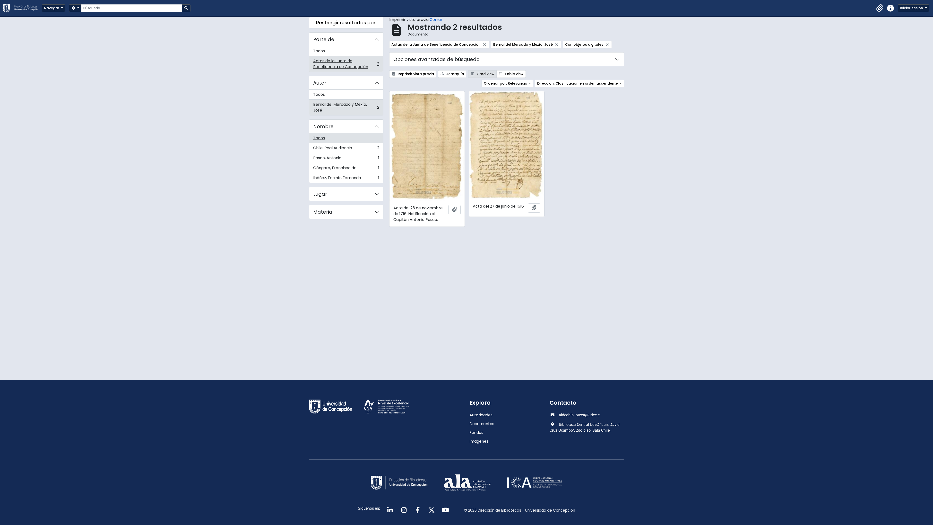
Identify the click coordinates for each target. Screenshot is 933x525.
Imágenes (478, 441)
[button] (879, 8)
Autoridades (480, 415)
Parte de (323, 39)
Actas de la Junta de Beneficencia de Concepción (346, 64)
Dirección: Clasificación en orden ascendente (578, 83)
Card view (485, 73)
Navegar (52, 8)
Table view (514, 73)
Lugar (320, 194)
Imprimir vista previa (415, 73)
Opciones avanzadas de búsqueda (436, 59)
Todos (319, 51)
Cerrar (436, 19)
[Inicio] (22, 8)
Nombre (323, 126)
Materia (322, 212)
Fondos (476, 432)
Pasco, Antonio (346, 159)
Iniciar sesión (912, 8)
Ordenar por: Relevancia (506, 83)
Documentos (481, 424)
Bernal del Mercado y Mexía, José (346, 107)
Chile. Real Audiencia (346, 149)
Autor (319, 82)
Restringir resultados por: (346, 22)
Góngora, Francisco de (346, 169)
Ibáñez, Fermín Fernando (346, 179)
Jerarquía (454, 73)
